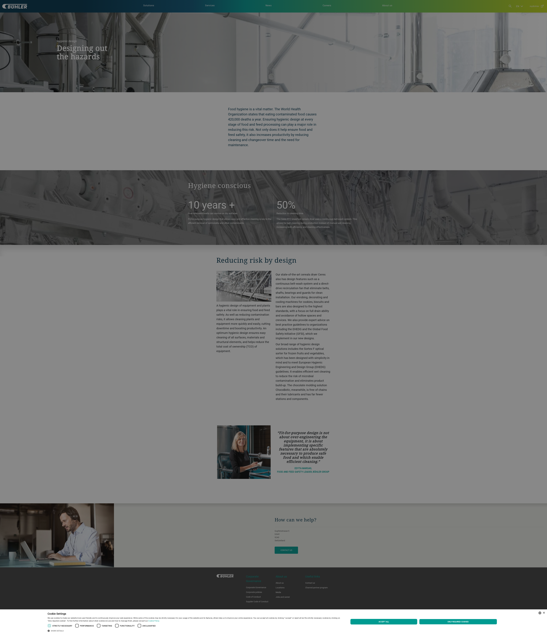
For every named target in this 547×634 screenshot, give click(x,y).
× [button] (544, 613)
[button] (194, 630)
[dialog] (273, 621)
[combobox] (539, 613)
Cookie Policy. (154, 621)
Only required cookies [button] (458, 621)
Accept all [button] (384, 621)
